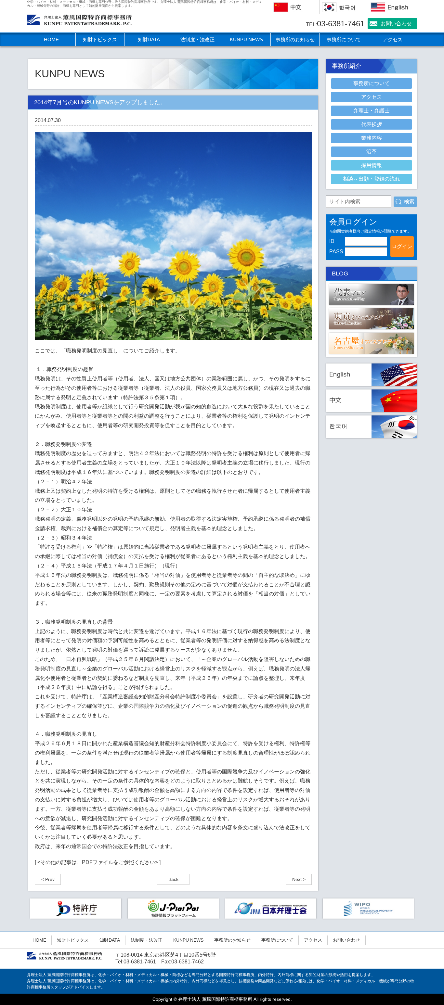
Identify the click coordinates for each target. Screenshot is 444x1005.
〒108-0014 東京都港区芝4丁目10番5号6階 (165, 955)
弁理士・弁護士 (371, 110)
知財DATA (149, 39)
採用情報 (371, 165)
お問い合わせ (396, 23)
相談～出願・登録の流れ (371, 179)
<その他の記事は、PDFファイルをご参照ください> (97, 862)
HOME (51, 39)
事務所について (344, 39)
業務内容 (371, 138)
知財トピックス (100, 39)
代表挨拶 (371, 124)
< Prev (48, 879)
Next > (299, 879)
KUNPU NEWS (246, 39)
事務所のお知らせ (295, 39)
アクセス (392, 39)
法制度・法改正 (197, 39)
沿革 (371, 151)
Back (173, 879)
